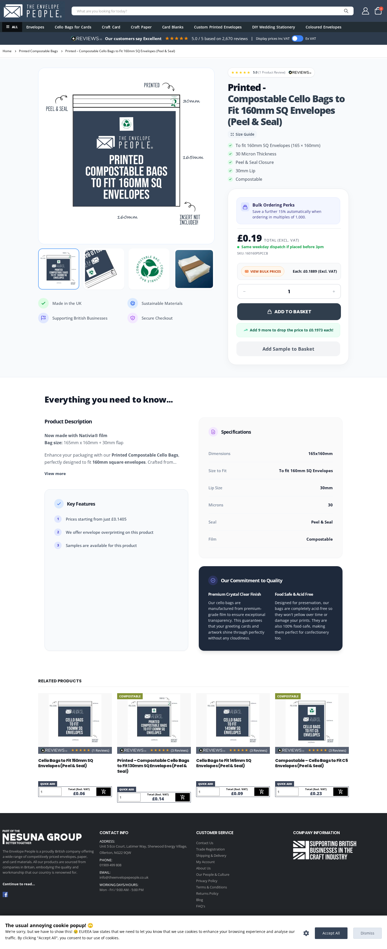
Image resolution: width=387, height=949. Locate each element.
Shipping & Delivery (211, 855)
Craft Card (111, 27)
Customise (306, 933)
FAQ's (200, 906)
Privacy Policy (206, 880)
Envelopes (35, 27)
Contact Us (204, 842)
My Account (205, 861)
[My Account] (365, 10)
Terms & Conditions (211, 887)
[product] (75, 720)
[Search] (346, 11)
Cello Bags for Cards (73, 27)
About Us (203, 868)
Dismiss (367, 933)
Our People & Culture (212, 874)
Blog (199, 899)
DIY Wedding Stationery (273, 27)
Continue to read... (19, 884)
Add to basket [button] (103, 791)
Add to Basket (292, 311)
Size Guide (245, 134)
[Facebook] (5, 894)
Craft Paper (141, 27)
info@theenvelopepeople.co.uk (124, 877)
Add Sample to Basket (288, 349)
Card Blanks (172, 27)
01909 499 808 (110, 865)
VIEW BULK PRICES (265, 271)
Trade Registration (210, 849)
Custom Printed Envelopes (218, 27)
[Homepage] (32, 10)
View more (55, 473)
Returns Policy (207, 893)
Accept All (331, 933)
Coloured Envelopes (323, 27)
